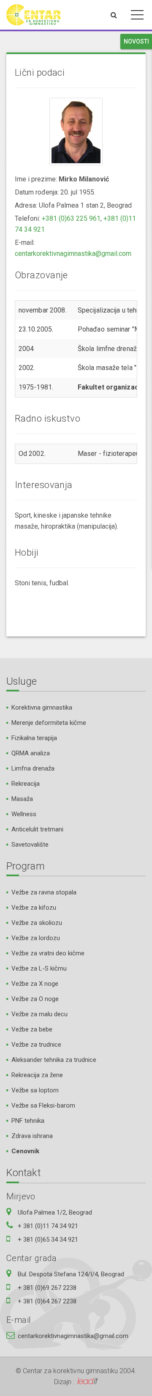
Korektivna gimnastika (41, 707)
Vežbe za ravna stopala (43, 892)
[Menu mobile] (137, 16)
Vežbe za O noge (35, 999)
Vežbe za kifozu (33, 907)
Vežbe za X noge (34, 983)
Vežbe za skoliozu (36, 923)
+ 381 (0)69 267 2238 (47, 1288)
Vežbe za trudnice (36, 1044)
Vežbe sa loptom (35, 1090)
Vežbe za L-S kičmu (39, 968)
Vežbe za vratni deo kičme (47, 953)
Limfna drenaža (32, 768)
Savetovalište (30, 844)
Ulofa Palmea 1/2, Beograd (55, 1212)
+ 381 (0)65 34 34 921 (48, 1239)
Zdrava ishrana (32, 1136)
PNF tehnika (27, 1120)
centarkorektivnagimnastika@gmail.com (73, 254)
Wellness (23, 814)
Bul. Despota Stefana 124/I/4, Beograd (71, 1274)
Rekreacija (25, 783)
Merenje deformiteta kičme (48, 723)
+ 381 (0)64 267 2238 (47, 1301)
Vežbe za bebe (31, 1029)
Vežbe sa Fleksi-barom (43, 1105)
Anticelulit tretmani (37, 829)
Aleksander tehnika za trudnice (53, 1060)
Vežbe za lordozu (35, 938)
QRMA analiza (30, 753)
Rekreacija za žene (37, 1075)
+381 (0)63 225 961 (71, 218)
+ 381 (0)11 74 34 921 (48, 1226)
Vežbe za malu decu (39, 1014)
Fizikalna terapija (34, 738)
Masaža (22, 799)
